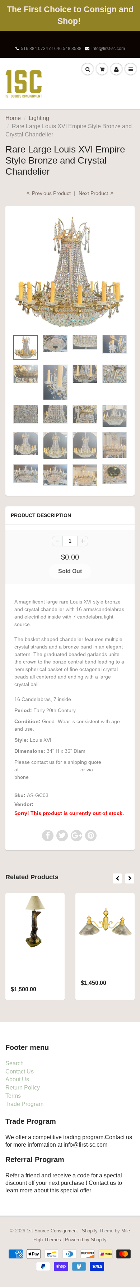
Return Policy (22, 1088)
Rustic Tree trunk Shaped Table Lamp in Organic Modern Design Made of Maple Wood (34, 970)
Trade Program (24, 1104)
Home (13, 118)
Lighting (39, 118)
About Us (17, 1079)
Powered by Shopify (86, 1239)
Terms (13, 1096)
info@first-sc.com (108, 48)
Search (14, 1063)
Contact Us (19, 1071)
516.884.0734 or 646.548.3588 (51, 48)
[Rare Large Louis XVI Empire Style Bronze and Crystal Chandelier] (70, 272)
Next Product (94, 193)
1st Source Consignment (63, 804)
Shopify (90, 1230)
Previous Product (51, 193)
